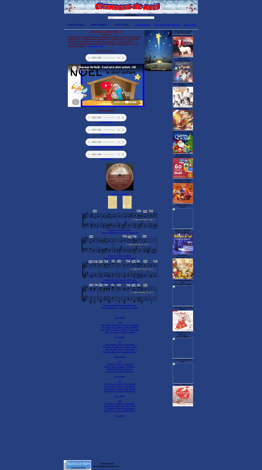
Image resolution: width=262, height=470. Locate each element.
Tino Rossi (106, 135)
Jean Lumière (106, 122)
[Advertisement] (131, 439)
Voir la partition (120, 194)
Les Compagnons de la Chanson (106, 147)
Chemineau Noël (95, 46)
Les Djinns (106, 159)
